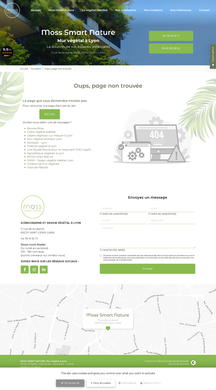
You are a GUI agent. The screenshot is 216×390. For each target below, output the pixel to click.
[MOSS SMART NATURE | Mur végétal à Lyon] (12, 10)
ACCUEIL (49, 114)
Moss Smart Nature (61, 10)
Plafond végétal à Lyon (41, 146)
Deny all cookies (101, 383)
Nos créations (153, 10)
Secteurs (25, 367)
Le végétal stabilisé (94, 10)
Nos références (180, 10)
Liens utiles (58, 364)
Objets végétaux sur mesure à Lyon (49, 135)
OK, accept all (71, 383)
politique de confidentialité (119, 260)
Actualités (36, 68)
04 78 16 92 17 (171, 35)
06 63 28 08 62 (171, 48)
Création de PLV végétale (43, 163)
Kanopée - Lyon (37, 142)
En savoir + (36, 367)
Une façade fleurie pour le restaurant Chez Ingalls (59, 149)
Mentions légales (28, 364)
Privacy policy (152, 383)
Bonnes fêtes (35, 128)
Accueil (36, 10)
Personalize (128, 383)
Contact (204, 10)
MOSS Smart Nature (40, 156)
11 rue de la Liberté (78, 52)
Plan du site (45, 364)
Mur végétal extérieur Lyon (44, 139)
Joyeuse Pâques (37, 167)
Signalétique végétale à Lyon (45, 153)
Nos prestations (125, 10)
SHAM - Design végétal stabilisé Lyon (50, 160)
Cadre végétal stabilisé (41, 131)
